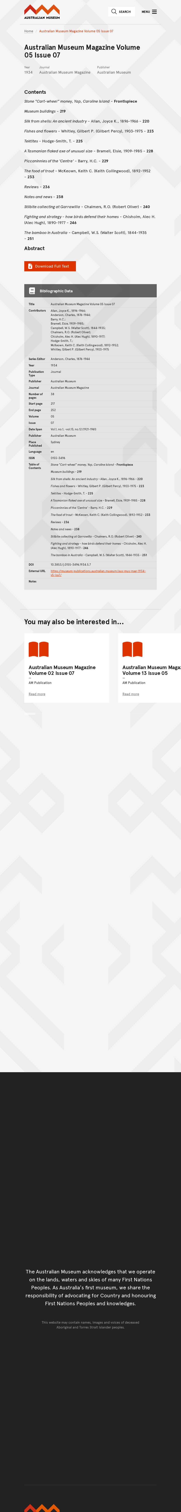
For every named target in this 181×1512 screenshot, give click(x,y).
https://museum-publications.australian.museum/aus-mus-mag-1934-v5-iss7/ (98, 573)
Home (28, 31)
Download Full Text (52, 266)
